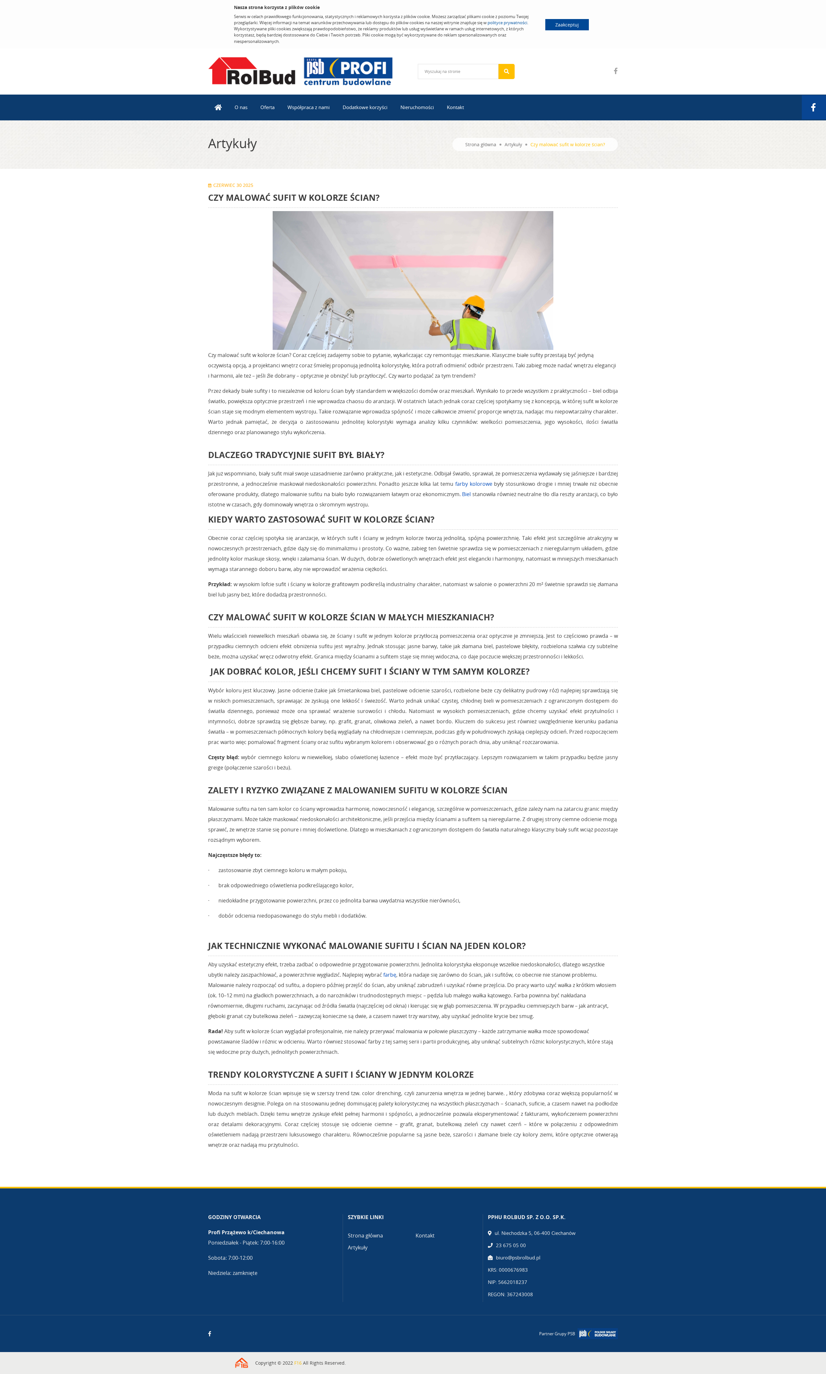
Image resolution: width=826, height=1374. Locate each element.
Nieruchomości (417, 107)
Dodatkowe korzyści (365, 107)
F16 (298, 1363)
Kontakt (455, 107)
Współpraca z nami (308, 107)
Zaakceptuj (567, 25)
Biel (467, 494)
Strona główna (480, 144)
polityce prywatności (507, 22)
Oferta (267, 107)
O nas (241, 107)
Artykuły (513, 144)
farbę (389, 974)
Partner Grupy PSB (557, 1334)
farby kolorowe (473, 483)
